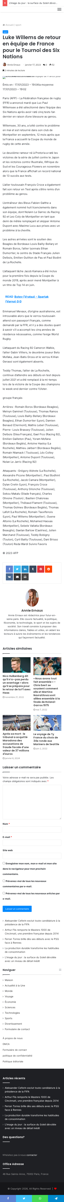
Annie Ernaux (13, 64)
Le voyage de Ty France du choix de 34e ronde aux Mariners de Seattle (46, 739)
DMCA (6, 1044)
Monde (9, 991)
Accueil (9, 24)
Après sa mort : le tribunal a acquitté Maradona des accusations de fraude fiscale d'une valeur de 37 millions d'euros (16, 744)
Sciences (10, 1007)
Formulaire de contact (17, 1029)
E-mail (7, 837)
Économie (10, 1001)
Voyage (9, 996)
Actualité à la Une (15, 985)
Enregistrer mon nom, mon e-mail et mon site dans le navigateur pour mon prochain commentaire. (30, 868)
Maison (9, 980)
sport (18, 24)
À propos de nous (13, 1038)
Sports (8, 1018)
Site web (8, 850)
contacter (31, 1155)
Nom (6, 823)
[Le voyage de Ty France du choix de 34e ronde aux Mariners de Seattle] (47, 723)
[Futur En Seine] (14, 13)
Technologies (12, 1012)
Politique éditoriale (13, 1061)
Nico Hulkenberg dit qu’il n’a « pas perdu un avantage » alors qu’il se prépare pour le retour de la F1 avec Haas (17, 684)
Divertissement (13, 1023)
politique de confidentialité (17, 1055)
